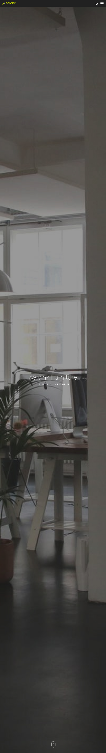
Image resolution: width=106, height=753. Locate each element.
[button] (102, 3)
